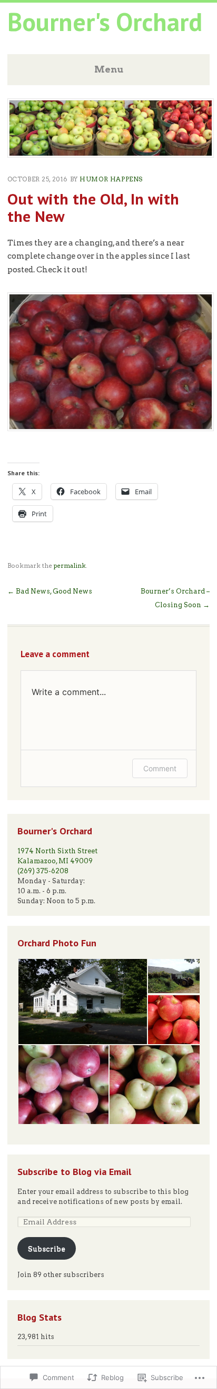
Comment (159, 768)
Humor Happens (111, 179)
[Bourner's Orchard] (110, 154)
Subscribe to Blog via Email (74, 1171)
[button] (82, 1001)
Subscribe (46, 1248)
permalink (70, 565)
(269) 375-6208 (42, 871)
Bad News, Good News (49, 591)
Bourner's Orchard (104, 21)
